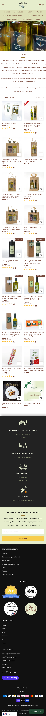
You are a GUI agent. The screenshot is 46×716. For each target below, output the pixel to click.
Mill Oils (4, 553)
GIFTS (38, 19)
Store (4, 629)
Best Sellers (6, 561)
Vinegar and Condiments (10, 564)
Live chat (23, 437)
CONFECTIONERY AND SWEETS (13, 15)
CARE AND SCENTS (12, 19)
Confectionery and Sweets (11, 557)
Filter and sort (9, 97)
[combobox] (9, 714)
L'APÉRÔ (39, 12)
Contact (4, 636)
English (22, 691)
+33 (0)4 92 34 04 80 (23, 434)
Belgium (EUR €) (22, 688)
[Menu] (3, 5)
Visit (3, 632)
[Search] (43, 5)
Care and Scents (8, 575)
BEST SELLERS (27, 19)
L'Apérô (4, 571)
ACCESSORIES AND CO (35, 15)
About (4, 625)
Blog (3, 639)
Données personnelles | (27, 705)
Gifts (3, 568)
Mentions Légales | (14, 705)
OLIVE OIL (7, 12)
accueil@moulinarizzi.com (11, 654)
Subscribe (23, 538)
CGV (36, 705)
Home (4, 643)
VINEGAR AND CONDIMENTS (23, 12)
